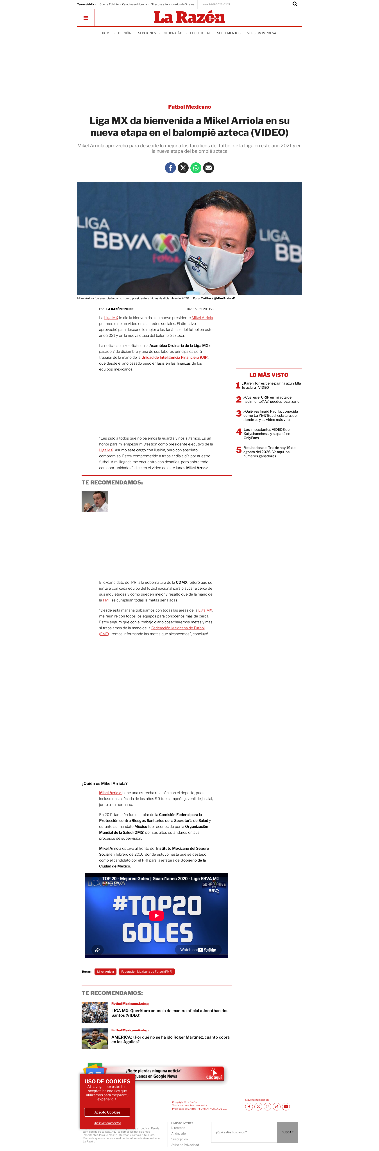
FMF (107, 600)
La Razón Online (120, 309)
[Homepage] (189, 17)
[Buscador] (295, 4)
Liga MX (111, 318)
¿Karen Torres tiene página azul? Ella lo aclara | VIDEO (271, 385)
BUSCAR (287, 1132)
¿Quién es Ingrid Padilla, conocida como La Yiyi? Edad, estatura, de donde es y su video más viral (270, 415)
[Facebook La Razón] (170, 167)
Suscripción (179, 1139)
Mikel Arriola (202, 318)
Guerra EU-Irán (109, 4)
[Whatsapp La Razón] (195, 167)
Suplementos (229, 33)
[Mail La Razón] (208, 167)
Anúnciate (178, 1133)
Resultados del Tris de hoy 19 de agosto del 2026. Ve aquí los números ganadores (269, 452)
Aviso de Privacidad (185, 1145)
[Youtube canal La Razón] (286, 1106)
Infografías (173, 33)
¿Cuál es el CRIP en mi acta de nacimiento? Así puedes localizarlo (271, 399)
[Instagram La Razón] (267, 1106)
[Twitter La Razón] (183, 167)
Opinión (125, 33)
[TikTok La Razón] (277, 1106)
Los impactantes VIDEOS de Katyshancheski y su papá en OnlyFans (267, 433)
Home (106, 33)
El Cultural (200, 33)
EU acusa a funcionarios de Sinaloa (172, 4)
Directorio (178, 1128)
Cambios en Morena (134, 4)
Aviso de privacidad (107, 1123)
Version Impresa (261, 33)
